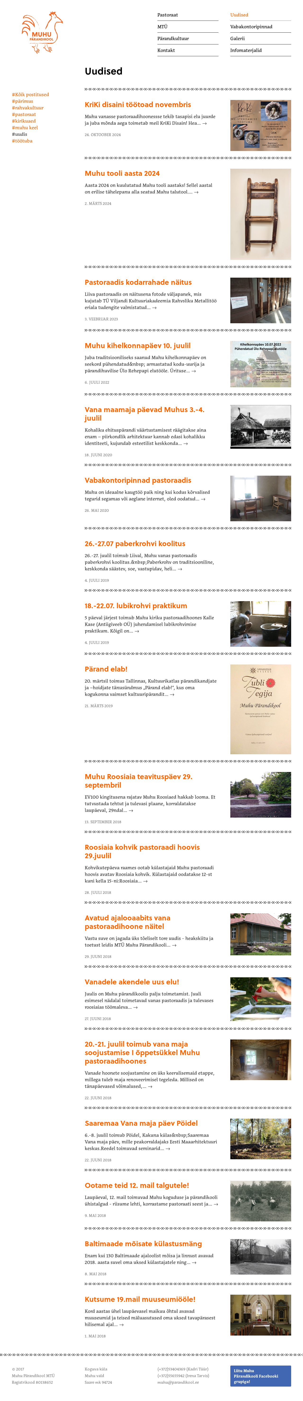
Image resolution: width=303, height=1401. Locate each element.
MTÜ (162, 27)
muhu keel (26, 128)
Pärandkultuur (173, 38)
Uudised (239, 15)
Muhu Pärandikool (31, 12)
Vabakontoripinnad (251, 27)
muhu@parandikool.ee (178, 1382)
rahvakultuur (29, 108)
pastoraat (25, 114)
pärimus (24, 101)
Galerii (237, 38)
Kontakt (166, 50)
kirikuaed (25, 121)
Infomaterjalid (246, 50)
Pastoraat (167, 15)
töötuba (23, 141)
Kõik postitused (32, 94)
